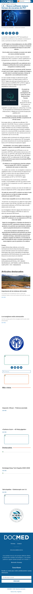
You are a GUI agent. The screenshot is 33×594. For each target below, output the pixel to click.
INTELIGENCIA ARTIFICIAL (9, 261)
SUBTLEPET (5, 265)
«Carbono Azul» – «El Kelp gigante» (14, 429)
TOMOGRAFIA (17, 265)
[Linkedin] (18, 367)
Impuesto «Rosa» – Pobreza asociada (14, 408)
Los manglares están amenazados (13, 316)
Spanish (21, 1)
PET (19, 261)
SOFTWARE (14, 263)
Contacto (19, 543)
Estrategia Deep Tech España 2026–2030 (16, 468)
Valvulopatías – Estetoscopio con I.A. (14, 489)
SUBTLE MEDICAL (23, 263)
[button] (31, 1)
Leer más (4, 297)
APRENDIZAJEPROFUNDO (15, 259)
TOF (11, 265)
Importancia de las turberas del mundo (14, 291)
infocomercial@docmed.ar (16, 550)
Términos (13, 543)
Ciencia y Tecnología (11, 4)
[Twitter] (21, 367)
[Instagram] (12, 367)
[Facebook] (15, 367)
